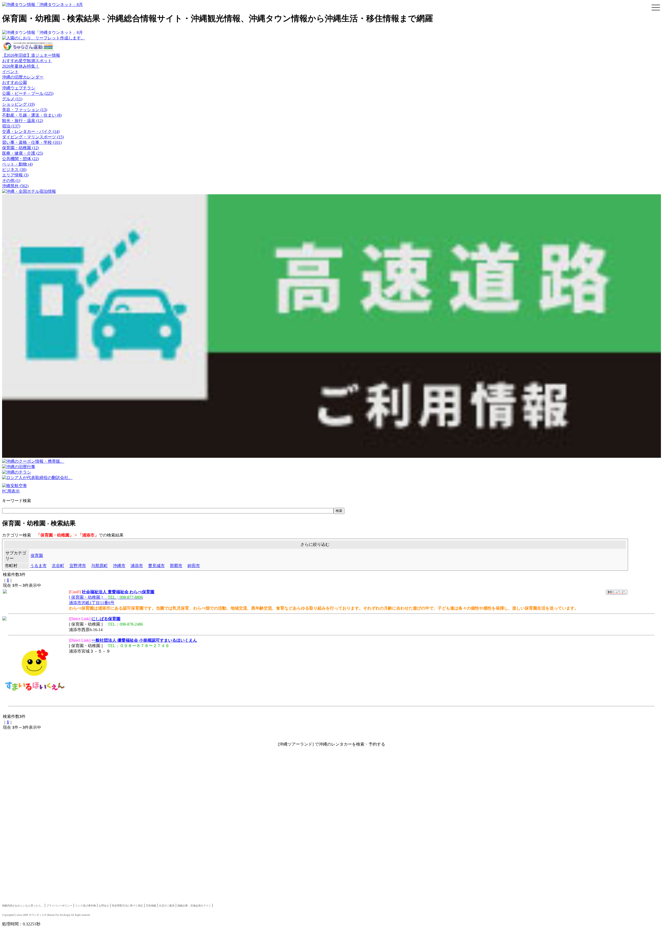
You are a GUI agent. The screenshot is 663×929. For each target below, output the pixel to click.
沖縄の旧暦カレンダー (23, 77)
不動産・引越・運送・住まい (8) (32, 115)
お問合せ (104, 905)
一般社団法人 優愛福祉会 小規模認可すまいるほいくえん (144, 640)
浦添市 (137, 565)
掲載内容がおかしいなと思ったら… (23, 905)
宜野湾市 (77, 565)
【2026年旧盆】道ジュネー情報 (31, 55)
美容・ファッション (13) (24, 110)
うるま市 (38, 565)
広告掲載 (151, 905)
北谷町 (58, 565)
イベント (10, 71)
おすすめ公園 (14, 82)
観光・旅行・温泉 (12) (22, 120)
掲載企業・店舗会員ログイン (194, 905)
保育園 (37, 555)
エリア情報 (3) (15, 175)
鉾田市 (194, 565)
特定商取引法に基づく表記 (127, 905)
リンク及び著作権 (85, 905)
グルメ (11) (12, 99)
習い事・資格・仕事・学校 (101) (32, 142)
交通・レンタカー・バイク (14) (31, 131)
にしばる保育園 (105, 619)
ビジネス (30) (14, 169)
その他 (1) (11, 180)
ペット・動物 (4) (17, 164)
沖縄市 (119, 565)
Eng (66, 914)
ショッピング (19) (18, 104)
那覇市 (176, 565)
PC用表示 (11, 491)
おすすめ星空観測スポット (27, 61)
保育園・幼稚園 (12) (20, 148)
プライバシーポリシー (59, 905)
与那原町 (99, 565)
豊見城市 (156, 565)
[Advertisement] (157, 794)
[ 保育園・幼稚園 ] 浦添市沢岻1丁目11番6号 (111, 597)
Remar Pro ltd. (55, 914)
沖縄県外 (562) (15, 186)
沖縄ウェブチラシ (18, 88)
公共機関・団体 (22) (20, 158)
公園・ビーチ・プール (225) (27, 93)
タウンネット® (37, 914)
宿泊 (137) (11, 126)
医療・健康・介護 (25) (22, 153)
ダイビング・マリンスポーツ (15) (33, 137)
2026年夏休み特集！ (20, 66)
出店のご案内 (167, 905)
